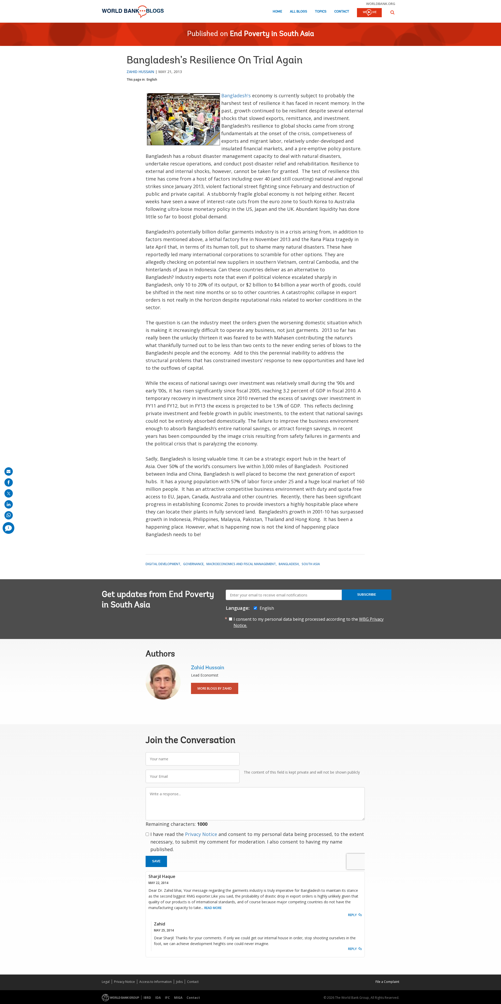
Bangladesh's (236, 95)
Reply (352, 915)
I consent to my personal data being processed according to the (309, 622)
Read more (213, 908)
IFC (167, 997)
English (152, 79)
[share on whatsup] (8, 515)
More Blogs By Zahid (215, 688)
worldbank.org (380, 3)
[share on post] (8, 493)
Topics (320, 11)
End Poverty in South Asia (272, 34)
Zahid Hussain (140, 72)
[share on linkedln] (8, 504)
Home (277, 11)
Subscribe (366, 594)
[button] (392, 12)
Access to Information (155, 981)
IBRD (147, 997)
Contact (341, 11)
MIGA (178, 997)
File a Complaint (387, 981)
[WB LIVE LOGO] (369, 13)
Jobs (179, 981)
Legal (106, 981)
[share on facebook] (8, 482)
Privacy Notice (201, 834)
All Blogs (298, 11)
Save (156, 861)
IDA (158, 997)
